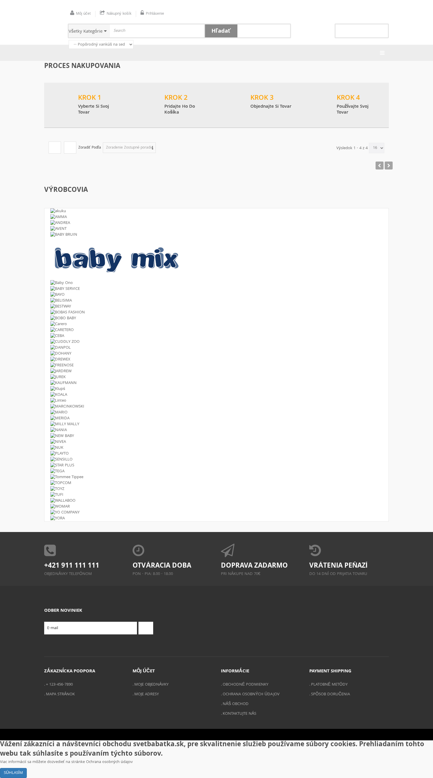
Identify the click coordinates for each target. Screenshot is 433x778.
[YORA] (216, 518)
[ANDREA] (216, 223)
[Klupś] (216, 389)
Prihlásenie (155, 14)
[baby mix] (216, 259)
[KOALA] (216, 395)
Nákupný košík (119, 14)
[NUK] (216, 448)
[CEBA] (216, 336)
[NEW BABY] (216, 436)
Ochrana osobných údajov (251, 694)
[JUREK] (216, 377)
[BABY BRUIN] (216, 235)
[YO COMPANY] (216, 513)
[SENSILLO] (216, 460)
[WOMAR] (216, 507)
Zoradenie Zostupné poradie (129, 148)
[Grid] (55, 148)
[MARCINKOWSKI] (216, 407)
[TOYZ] (216, 489)
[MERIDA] (216, 418)
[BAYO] (216, 295)
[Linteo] (216, 401)
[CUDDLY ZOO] (216, 342)
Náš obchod (236, 704)
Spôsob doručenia (330, 694)
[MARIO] (216, 412)
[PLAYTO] (216, 454)
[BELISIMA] (216, 301)
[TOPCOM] (216, 483)
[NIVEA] (216, 442)
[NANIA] (216, 430)
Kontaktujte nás (239, 714)
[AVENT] (216, 229)
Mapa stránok (60, 694)
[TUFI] (216, 495)
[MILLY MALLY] (216, 424)
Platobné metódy (329, 684)
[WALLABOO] (216, 501)
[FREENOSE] (216, 365)
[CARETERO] (216, 330)
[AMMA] (216, 217)
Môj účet (83, 14)
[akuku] (216, 211)
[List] (70, 148)
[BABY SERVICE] (216, 289)
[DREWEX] (216, 360)
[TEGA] (216, 471)
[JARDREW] (216, 371)
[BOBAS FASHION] (216, 312)
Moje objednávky (151, 684)
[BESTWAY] (216, 307)
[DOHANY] (216, 354)
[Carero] (216, 324)
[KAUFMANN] (216, 383)
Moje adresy (146, 694)
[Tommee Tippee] (216, 477)
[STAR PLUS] (216, 465)
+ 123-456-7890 (59, 684)
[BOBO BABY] (216, 318)
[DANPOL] (216, 348)
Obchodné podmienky (245, 684)
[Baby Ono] (216, 283)
